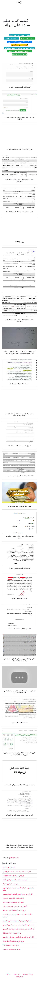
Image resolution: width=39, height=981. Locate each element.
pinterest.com (14, 858)
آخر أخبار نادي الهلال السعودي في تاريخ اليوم (17, 871)
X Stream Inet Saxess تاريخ (12, 933)
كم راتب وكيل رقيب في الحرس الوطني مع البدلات (20, 48)
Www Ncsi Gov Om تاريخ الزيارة (13, 941)
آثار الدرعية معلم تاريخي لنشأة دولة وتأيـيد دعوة (17, 894)
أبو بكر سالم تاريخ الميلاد (10, 884)
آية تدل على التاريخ (9, 867)
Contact (17, 974)
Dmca (8, 974)
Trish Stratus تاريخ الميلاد (11, 945)
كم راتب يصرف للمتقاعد (19, 54)
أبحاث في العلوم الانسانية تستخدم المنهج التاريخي (18, 925)
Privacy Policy (28, 974)
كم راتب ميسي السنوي (11, 38)
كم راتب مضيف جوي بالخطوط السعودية (19, 42)
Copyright (19, 977)
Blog (18, 2)
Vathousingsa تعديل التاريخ (11, 949)
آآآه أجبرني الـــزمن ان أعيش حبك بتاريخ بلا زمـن (18, 937)
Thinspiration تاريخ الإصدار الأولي (13, 875)
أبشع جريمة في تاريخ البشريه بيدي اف (15, 906)
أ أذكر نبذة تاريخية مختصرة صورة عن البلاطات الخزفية (17, 915)
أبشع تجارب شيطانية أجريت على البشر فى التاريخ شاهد (18, 889)
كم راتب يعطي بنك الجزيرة (19, 45)
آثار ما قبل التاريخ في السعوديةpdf (13, 898)
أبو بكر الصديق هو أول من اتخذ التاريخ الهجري (17, 921)
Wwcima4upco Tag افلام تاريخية (13, 902)
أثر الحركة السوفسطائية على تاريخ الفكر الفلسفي (18, 929)
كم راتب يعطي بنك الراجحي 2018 (19, 35)
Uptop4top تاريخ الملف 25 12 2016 (14, 910)
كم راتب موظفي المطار (27, 38)
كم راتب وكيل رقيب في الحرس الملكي (19, 51)
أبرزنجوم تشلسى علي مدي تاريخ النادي (15, 879)
